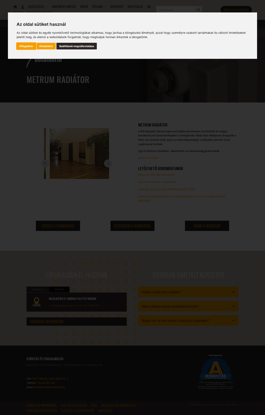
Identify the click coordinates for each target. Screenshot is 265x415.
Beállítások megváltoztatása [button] (76, 46)
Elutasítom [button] (46, 46)
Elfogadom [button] (26, 46)
